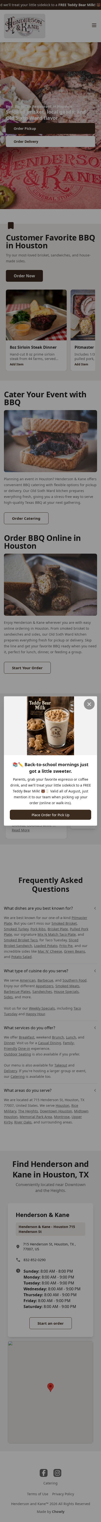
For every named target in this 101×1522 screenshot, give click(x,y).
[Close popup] (89, 704)
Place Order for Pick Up (51, 815)
